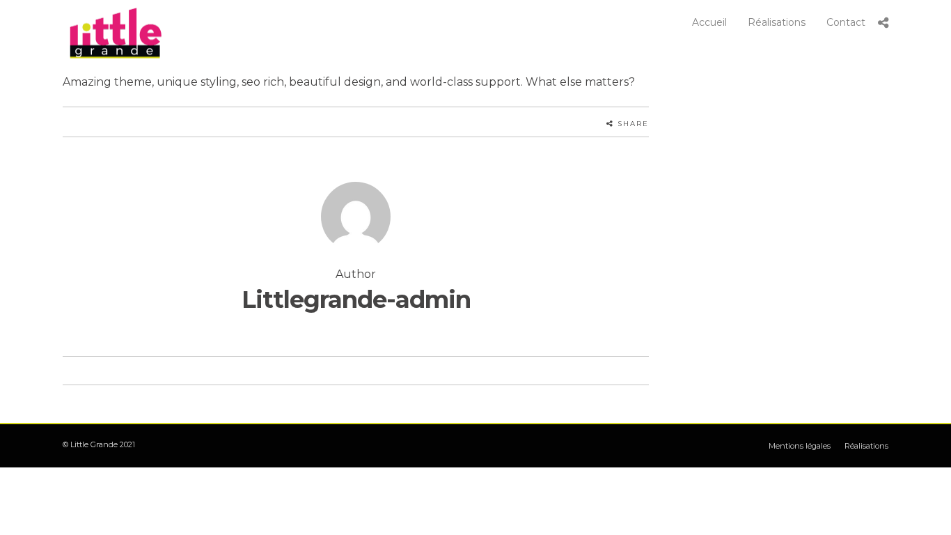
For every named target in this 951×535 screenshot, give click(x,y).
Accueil (709, 22)
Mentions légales (800, 446)
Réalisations (776, 22)
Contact (845, 22)
